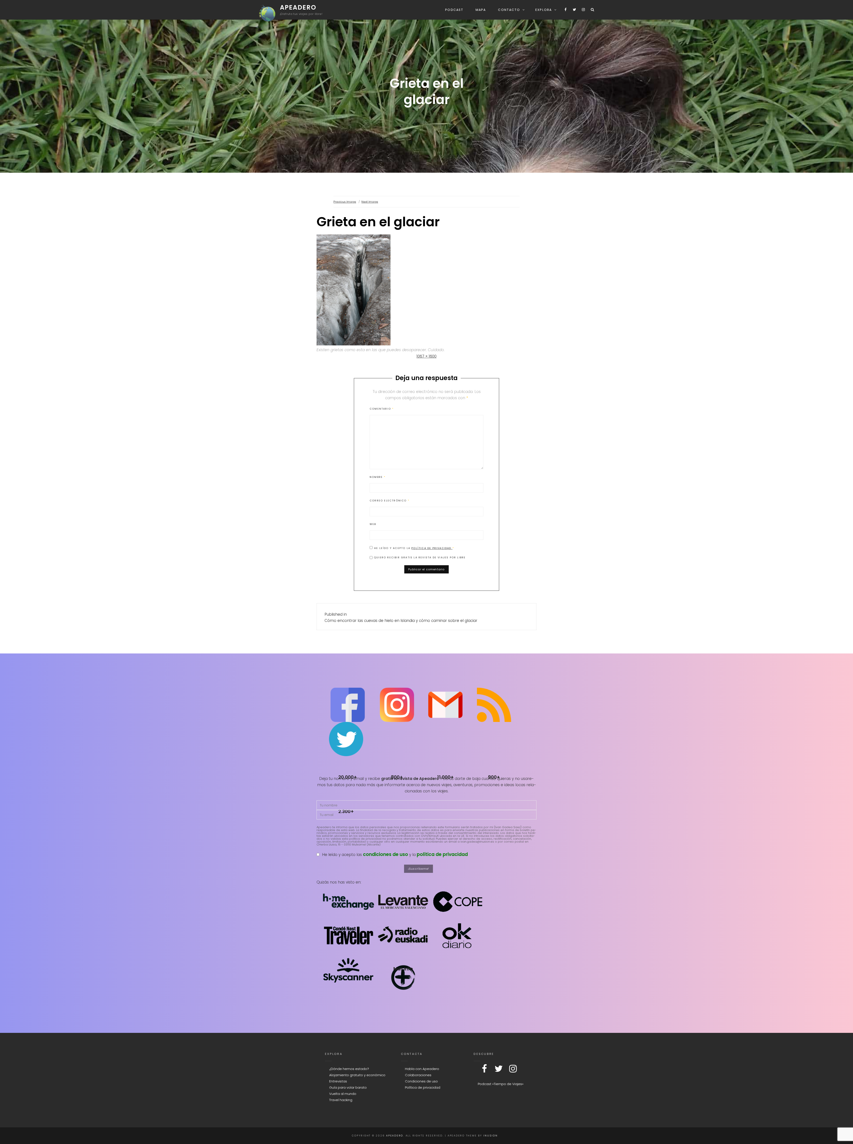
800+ (397, 777)
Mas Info (403, 969)
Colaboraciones (418, 1075)
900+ (494, 777)
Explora (543, 10)
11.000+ (445, 777)
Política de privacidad (431, 548)
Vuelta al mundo (342, 1093)
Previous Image (344, 202)
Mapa (481, 10)
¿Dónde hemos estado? (349, 1068)
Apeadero (298, 7)
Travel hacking (340, 1100)
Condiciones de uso (421, 1081)
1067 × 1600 (426, 356)
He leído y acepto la (414, 548)
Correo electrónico (389, 500)
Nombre (378, 477)
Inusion (490, 1135)
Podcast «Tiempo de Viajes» (501, 1084)
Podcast (454, 10)
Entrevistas (338, 1081)
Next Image (369, 202)
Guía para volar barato (348, 1087)
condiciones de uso (385, 854)
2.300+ (346, 811)
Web (373, 524)
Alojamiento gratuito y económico (357, 1075)
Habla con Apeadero (422, 1068)
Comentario (382, 408)
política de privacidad (442, 854)
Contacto (509, 10)
